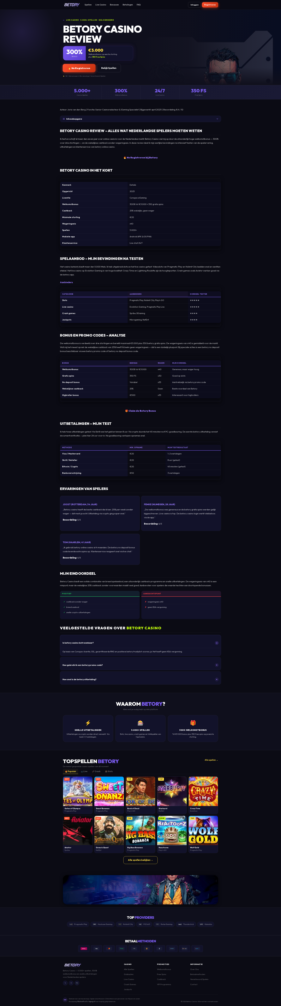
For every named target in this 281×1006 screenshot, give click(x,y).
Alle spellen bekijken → (140, 860)
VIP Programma (164, 984)
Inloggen (194, 5)
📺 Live (84, 771)
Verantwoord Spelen (199, 979)
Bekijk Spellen (108, 68)
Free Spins (161, 974)
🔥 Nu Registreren (79, 68)
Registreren (210, 5)
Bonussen (114, 5)
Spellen (88, 5)
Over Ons (194, 969)
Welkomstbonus (164, 969)
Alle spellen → (211, 760)
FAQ (138, 5)
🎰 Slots (109, 771)
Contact (193, 984)
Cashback (161, 979)
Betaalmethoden (197, 974)
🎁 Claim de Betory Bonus (140, 410)
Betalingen (128, 5)
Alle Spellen (129, 969)
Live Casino (100, 5)
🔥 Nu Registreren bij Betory (140, 157)
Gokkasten (128, 974)
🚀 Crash (96, 771)
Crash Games (130, 984)
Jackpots (128, 989)
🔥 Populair (70, 771)
